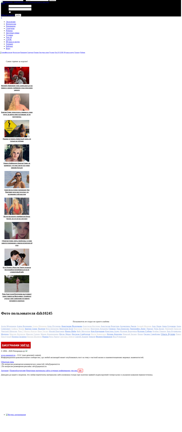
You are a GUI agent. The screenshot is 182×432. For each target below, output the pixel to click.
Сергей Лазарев (81, 337)
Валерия (41, 329)
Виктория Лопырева (99, 329)
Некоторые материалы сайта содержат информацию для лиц (54, 371)
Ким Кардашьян (98, 331)
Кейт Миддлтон (83, 331)
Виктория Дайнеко (82, 329)
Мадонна (5, 334)
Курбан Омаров (159, 331)
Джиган (149, 329)
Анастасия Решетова (110, 326)
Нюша (140, 334)
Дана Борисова (122, 329)
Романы (9, 31)
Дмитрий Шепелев (9, 331)
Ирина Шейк (70, 331)
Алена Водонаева (24, 326)
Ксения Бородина (128, 331)
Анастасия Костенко (91, 326)
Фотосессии (11, 24)
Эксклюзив (10, 22)
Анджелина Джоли (128, 326)
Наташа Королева (114, 334)
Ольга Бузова (168, 334)
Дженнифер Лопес (138, 329)
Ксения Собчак (144, 331)
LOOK (9, 39)
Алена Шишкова (39, 326)
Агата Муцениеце (8, 326)
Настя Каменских (98, 334)
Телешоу (9, 44)
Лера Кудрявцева (174, 331)
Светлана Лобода (67, 337)
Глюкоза (112, 329)
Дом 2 (21, 331)
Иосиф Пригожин (56, 331)
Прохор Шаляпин (34, 337)
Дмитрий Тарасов (173, 329)
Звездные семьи (12, 33)
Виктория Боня (66, 329)
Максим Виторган (17, 334)
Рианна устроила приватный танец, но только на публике (17, 140)
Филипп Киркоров (104, 336)
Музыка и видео (13, 42)
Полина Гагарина (19, 337)
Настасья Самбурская (81, 334)
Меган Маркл (65, 334)
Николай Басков (130, 334)
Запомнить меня (18, 12)
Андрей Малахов (144, 326)
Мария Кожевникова (49, 334)
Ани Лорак (156, 326)
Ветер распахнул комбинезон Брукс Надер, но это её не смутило (17, 218)
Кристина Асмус (112, 331)
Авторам (4, 371)
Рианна (45, 337)
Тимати (92, 336)
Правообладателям (18, 371)
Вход (8, 48)
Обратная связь (7, 362)
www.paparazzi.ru (8, 355)
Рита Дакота (54, 337)
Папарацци (10, 26)
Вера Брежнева (52, 329)
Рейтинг (9, 46)
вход (3, 3)
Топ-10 (9, 37)
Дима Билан (159, 329)
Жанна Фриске (30, 331)
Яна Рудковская (119, 337)
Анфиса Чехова (17, 329)
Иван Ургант (43, 331)
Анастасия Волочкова (71, 326)
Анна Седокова (169, 326)
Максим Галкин (33, 334)
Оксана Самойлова (152, 334)
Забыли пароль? (7, 15)
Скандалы (10, 28)
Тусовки (9, 35)
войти (18, 15)
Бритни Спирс (31, 329)
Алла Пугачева (54, 326)
